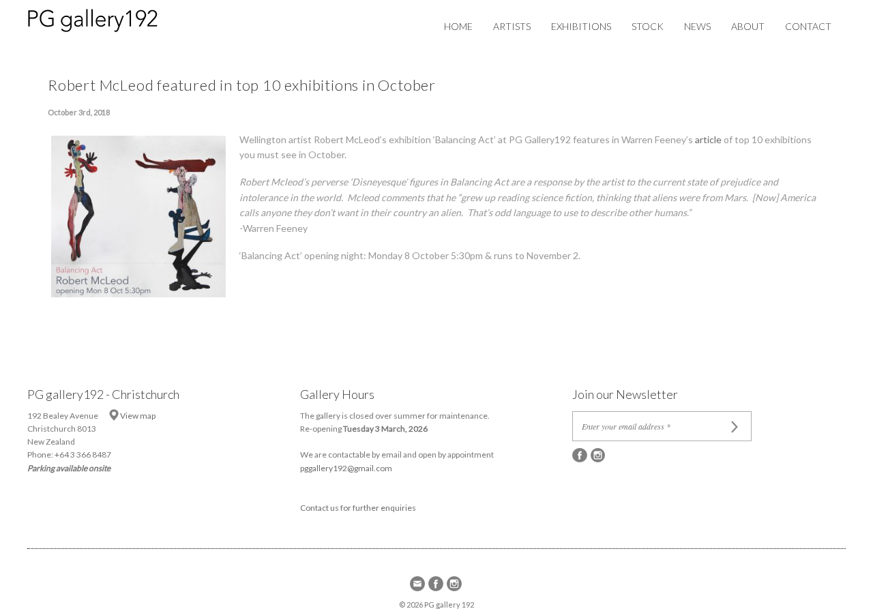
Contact (808, 26)
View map (138, 416)
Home (458, 26)
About (748, 26)
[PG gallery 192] (106, 18)
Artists (512, 26)
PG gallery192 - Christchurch (103, 394)
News (697, 26)
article (708, 139)
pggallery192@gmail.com (346, 468)
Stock (648, 26)
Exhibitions (581, 26)
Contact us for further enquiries (358, 508)
